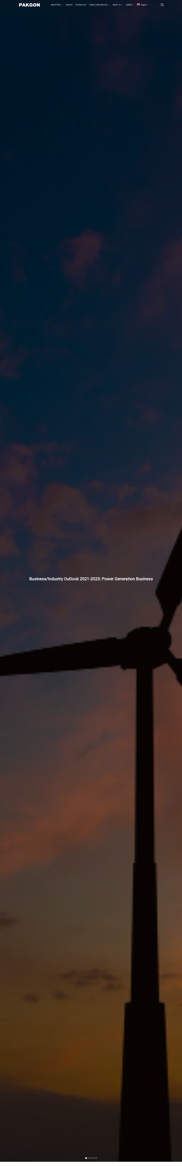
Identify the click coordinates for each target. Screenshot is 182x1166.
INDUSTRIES (56, 4)
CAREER (129, 4)
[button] (86, 1158)
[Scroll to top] (175, 1162)
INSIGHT (69, 4)
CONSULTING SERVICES (98, 4)
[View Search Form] (162, 5)
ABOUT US (117, 4)
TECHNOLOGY (80, 4)
